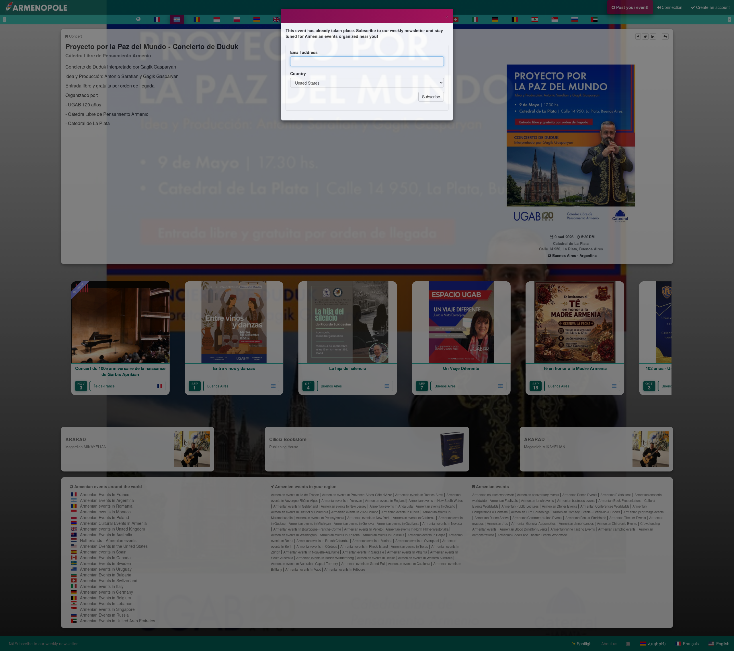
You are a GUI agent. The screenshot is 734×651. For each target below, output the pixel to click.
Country (298, 73)
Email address (304, 52)
